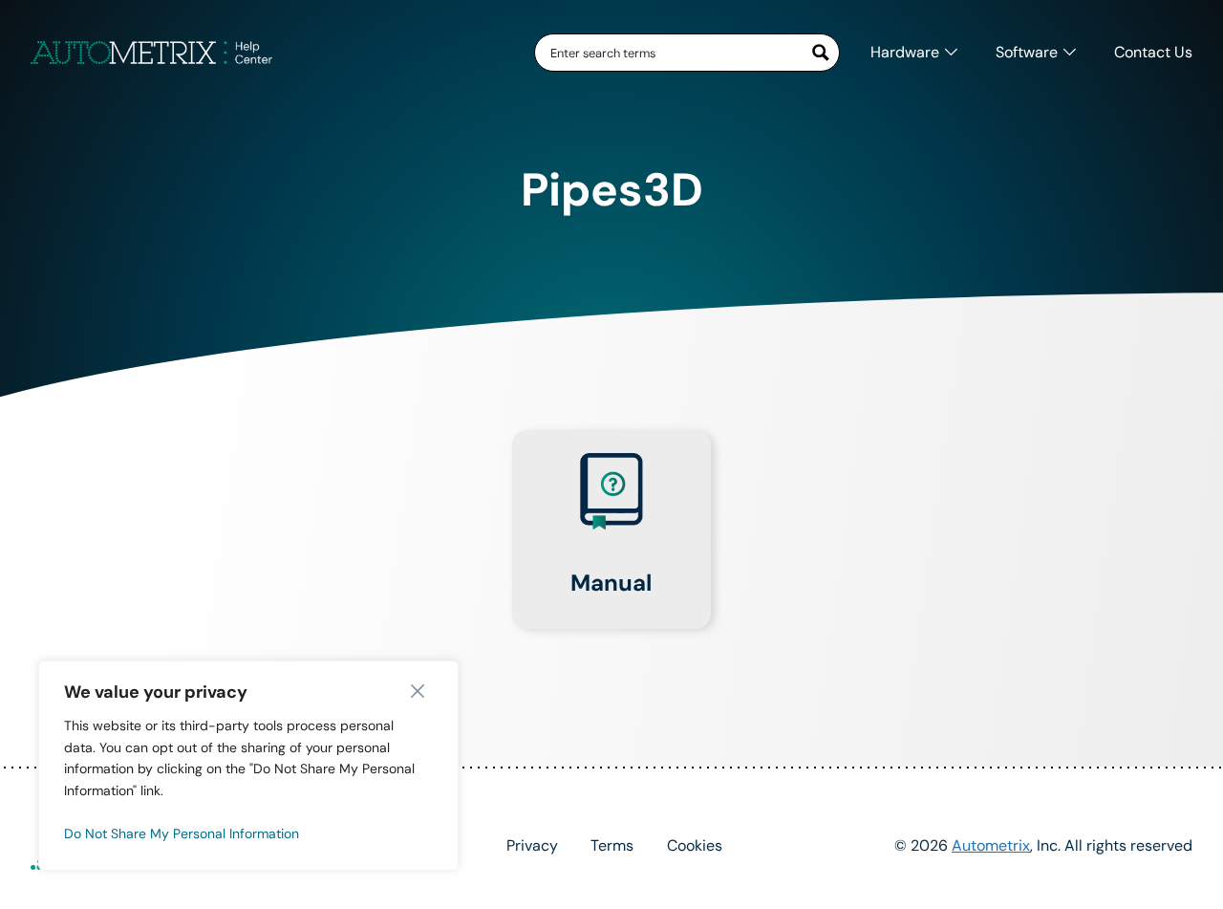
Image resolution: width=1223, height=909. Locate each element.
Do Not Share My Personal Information (181, 833)
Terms (611, 845)
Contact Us (1153, 52)
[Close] (422, 691)
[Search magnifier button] (820, 52)
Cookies (694, 845)
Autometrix (991, 845)
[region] (248, 765)
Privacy (532, 845)
